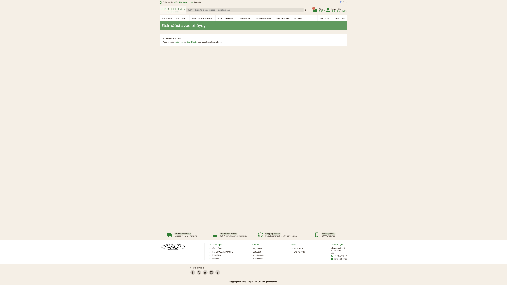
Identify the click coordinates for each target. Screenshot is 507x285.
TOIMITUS (216, 255)
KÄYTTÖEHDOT (219, 248)
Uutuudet (257, 252)
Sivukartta (298, 248)
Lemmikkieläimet (283, 18)
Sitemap (215, 258)
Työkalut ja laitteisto (263, 18)
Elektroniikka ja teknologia (202, 18)
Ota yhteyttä (192, 42)
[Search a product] (305, 10)
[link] (192, 272)
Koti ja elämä (181, 18)
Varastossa (167, 18)
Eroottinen (298, 18)
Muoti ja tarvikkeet (225, 18)
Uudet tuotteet (339, 18)
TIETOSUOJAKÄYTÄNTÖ (222, 252)
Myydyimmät (258, 255)
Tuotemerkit (258, 258)
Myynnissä (324, 18)
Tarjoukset (257, 248)
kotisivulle (179, 42)
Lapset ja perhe (243, 18)
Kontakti (197, 2)
